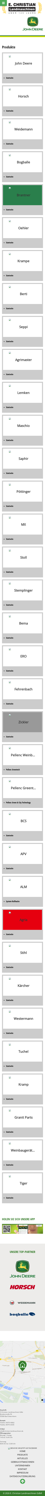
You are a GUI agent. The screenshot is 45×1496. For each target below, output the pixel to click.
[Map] (22, 1372)
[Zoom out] (42, 1347)
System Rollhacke (13, 901)
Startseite (9, 78)
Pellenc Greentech (13, 769)
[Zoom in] (42, 1344)
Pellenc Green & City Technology (18, 802)
